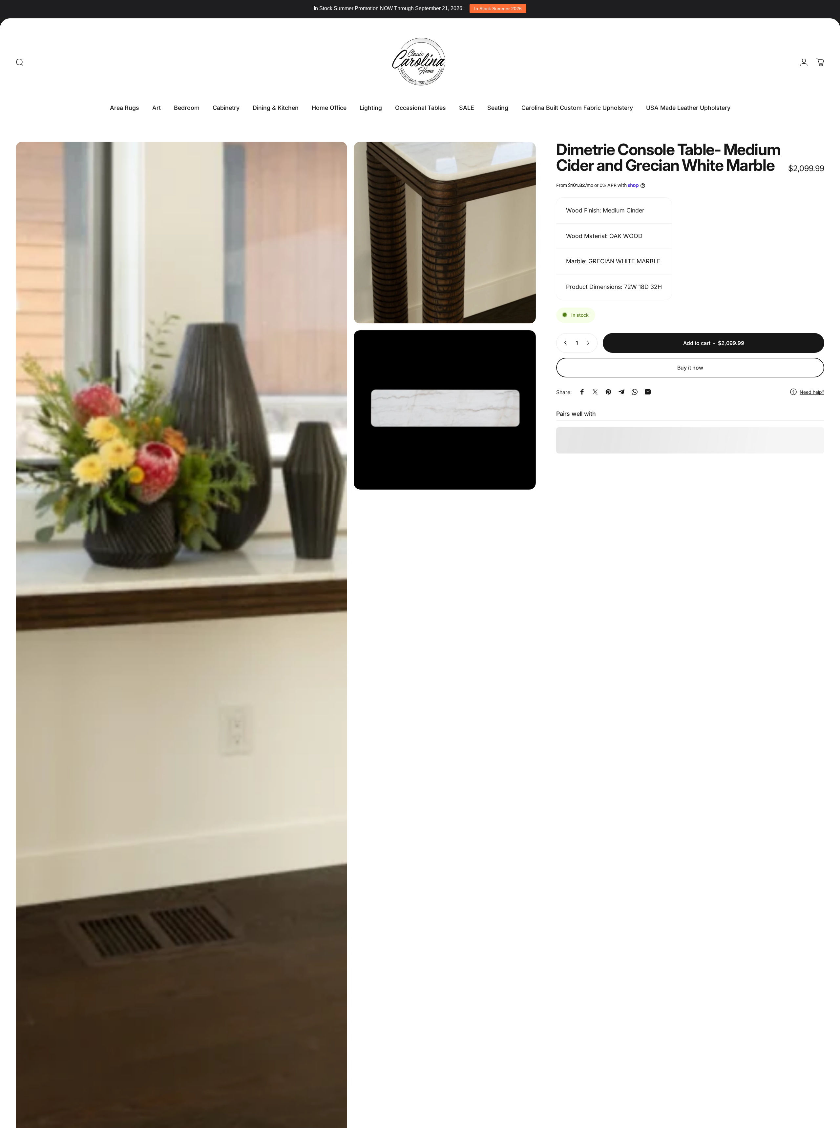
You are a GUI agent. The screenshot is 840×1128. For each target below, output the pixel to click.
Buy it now (690, 367)
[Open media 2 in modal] (445, 233)
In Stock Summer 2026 (498, 8)
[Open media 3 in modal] (445, 410)
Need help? (812, 391)
